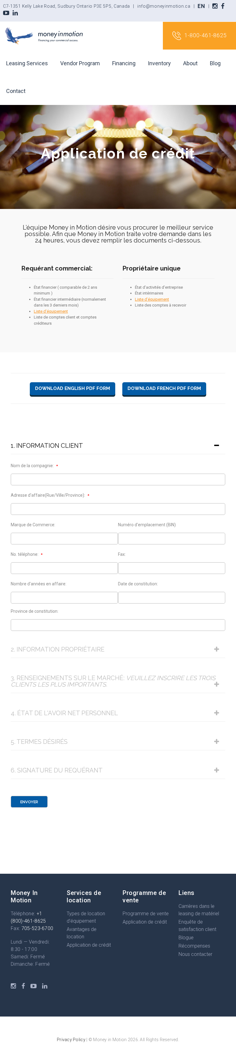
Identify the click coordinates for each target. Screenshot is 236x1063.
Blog (215, 63)
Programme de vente (146, 914)
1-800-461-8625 (205, 35)
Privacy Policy (71, 1039)
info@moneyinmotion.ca (164, 6)
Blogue (186, 938)
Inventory (159, 63)
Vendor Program (80, 63)
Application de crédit (89, 945)
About (190, 63)
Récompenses (194, 946)
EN (201, 6)
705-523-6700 (37, 928)
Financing (124, 63)
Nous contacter (195, 954)
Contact (16, 91)
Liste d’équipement (51, 311)
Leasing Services (27, 63)
